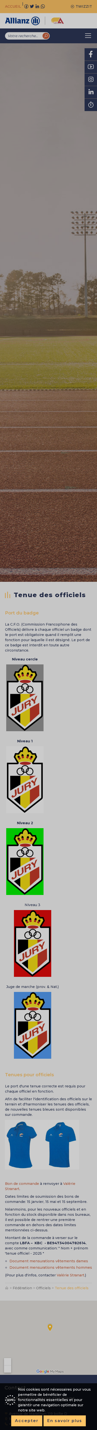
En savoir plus (64, 1420)
